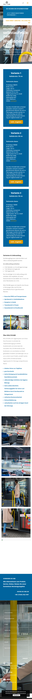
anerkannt (14, 101)
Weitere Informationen (21, 693)
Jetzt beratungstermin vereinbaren (15, 14)
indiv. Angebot (16, 122)
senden (25, 658)
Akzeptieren (16, 695)
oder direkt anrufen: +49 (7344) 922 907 (18, 21)
